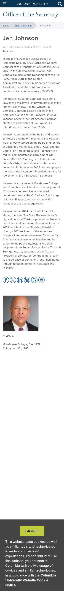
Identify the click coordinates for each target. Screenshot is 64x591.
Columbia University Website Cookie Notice (30, 580)
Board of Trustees (24, 25)
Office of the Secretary (30, 14)
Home (6, 25)
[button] (4, 3)
